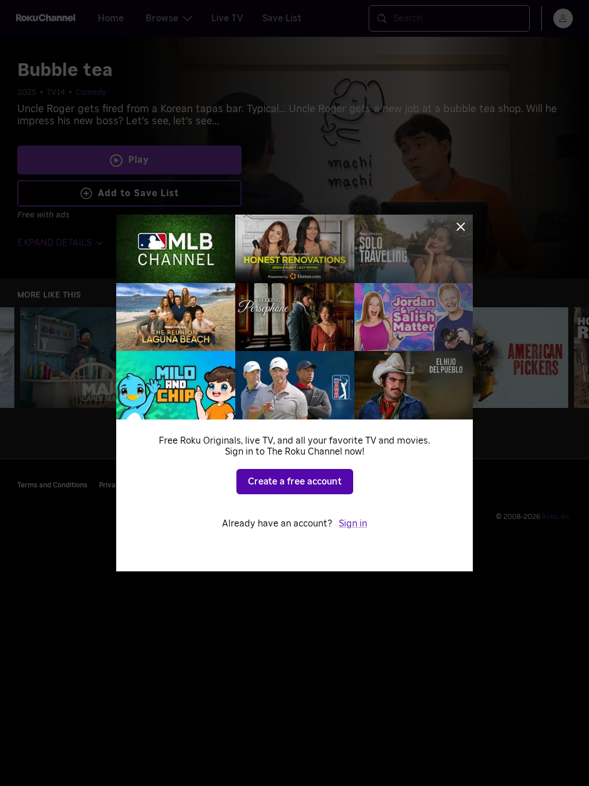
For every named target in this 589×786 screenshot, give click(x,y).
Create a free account (295, 481)
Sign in (353, 523)
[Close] (461, 227)
